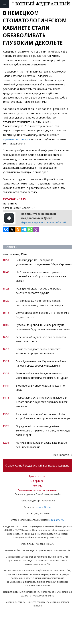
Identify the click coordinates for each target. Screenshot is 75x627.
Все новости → (62, 455)
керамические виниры (16, 139)
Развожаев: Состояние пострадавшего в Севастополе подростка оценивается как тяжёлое (42, 402)
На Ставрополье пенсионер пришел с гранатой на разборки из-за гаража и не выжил (41, 276)
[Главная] (43, 4)
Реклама (37, 485)
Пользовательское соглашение (37, 490)
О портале (37, 481)
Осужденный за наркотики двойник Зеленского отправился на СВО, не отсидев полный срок (43, 430)
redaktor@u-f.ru (43, 507)
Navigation (4, 4)
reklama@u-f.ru (56, 519)
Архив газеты (37, 476)
